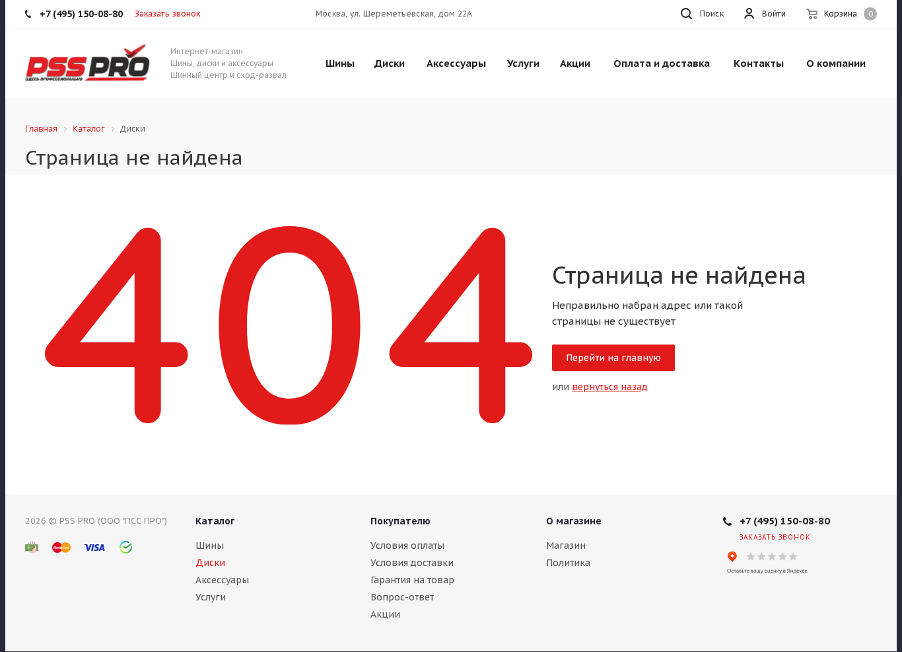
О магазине (574, 521)
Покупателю (400, 521)
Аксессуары (222, 580)
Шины (209, 545)
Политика (568, 563)
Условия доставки (412, 563)
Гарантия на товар (412, 580)
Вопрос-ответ (402, 597)
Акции (385, 614)
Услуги (210, 597)
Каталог (214, 521)
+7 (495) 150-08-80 (785, 520)
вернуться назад (610, 387)
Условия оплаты (407, 545)
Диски (210, 563)
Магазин (566, 545)
